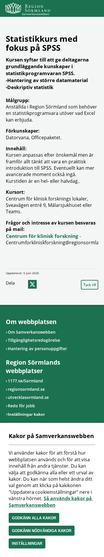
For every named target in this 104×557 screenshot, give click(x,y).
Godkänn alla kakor (34, 518)
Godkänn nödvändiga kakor (41, 531)
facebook (21, 284)
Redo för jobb (21, 405)
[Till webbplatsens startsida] (27, 8)
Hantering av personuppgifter (37, 348)
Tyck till (89, 284)
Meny (93, 9)
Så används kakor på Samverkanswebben (51, 501)
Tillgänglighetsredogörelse (34, 340)
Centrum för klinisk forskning (42, 236)
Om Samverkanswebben (31, 332)
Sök (79, 9)
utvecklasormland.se (28, 397)
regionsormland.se (26, 389)
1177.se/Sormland (25, 381)
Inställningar (27, 543)
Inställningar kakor (26, 414)
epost (43, 284)
